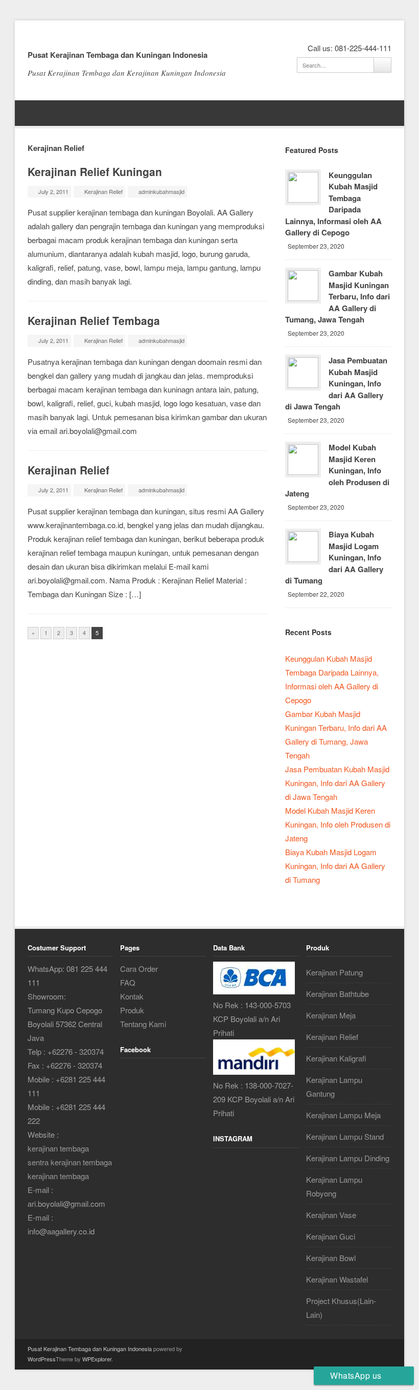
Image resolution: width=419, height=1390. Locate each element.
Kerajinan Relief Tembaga (94, 320)
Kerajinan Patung (334, 972)
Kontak (132, 996)
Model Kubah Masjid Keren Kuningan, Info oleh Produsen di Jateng (337, 470)
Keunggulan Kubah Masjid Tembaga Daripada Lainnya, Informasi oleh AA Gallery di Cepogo (333, 203)
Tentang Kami (143, 1023)
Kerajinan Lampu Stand (345, 1136)
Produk (132, 1010)
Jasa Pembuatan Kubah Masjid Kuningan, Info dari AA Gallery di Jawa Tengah (336, 383)
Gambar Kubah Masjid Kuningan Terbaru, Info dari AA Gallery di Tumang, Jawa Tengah (337, 296)
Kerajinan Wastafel (337, 1279)
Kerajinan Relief (103, 191)
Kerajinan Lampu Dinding (347, 1158)
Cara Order (139, 968)
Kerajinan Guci (330, 1236)
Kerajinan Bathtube (337, 993)
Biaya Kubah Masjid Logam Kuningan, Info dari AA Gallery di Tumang (334, 557)
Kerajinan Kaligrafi (336, 1058)
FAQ (127, 982)
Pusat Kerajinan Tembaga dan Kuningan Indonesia (117, 54)
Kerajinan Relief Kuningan (95, 171)
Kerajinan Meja (331, 1015)
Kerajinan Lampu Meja (343, 1115)
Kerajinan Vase (331, 1214)
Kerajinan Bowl (331, 1257)
